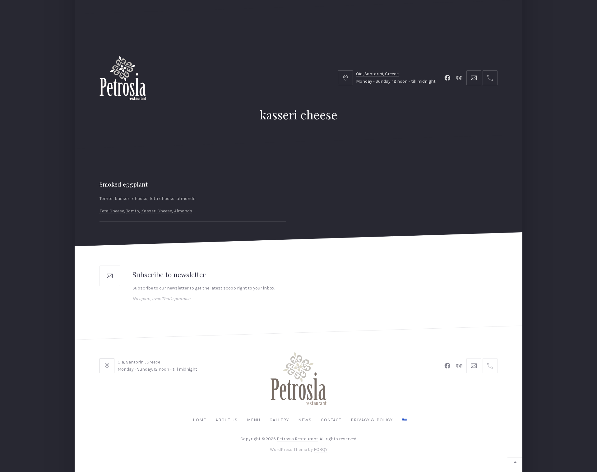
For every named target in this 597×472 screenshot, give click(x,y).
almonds (183, 210)
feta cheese (112, 210)
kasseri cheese (156, 210)
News (305, 420)
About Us (226, 420)
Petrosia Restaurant (297, 439)
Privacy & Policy (372, 420)
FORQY (320, 449)
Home (199, 420)
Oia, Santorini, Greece (377, 73)
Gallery (279, 420)
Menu (253, 420)
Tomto (132, 210)
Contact (331, 420)
